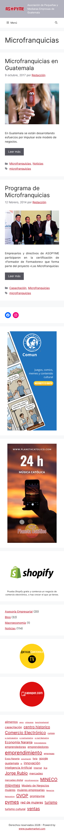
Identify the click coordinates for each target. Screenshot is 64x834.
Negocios (50, 790)
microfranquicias (20, 168)
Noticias (38, 163)
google (43, 758)
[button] (56, 23)
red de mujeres (32, 802)
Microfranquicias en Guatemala (31, 64)
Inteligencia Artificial (18, 767)
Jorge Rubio (16, 773)
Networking (10, 796)
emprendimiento (23, 753)
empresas (49, 753)
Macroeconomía (15, 622)
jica (45, 767)
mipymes (12, 785)
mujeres (10, 790)
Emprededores (40, 743)
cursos (51, 733)
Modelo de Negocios (35, 785)
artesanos (29, 722)
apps (21, 722)
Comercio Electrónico (25, 732)
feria (35, 758)
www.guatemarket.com (32, 828)
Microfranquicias (20, 163)
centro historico (37, 727)
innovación (32, 763)
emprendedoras (15, 747)
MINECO (48, 779)
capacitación (13, 727)
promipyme (37, 796)
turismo (51, 802)
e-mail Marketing (42, 738)
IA (21, 764)
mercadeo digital (14, 780)
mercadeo (36, 773)
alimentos (11, 722)
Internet (38, 767)
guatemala (12, 763)
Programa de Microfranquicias (27, 191)
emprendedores (38, 747)
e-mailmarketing (26, 738)
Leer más (14, 151)
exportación (26, 759)
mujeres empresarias (31, 790)
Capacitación (17, 288)
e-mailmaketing (11, 738)
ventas (33, 808)
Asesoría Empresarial (19, 611)
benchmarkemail (42, 722)
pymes (12, 802)
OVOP (22, 795)
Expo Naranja (12, 758)
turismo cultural (15, 809)
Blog (8, 617)
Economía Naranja (18, 742)
